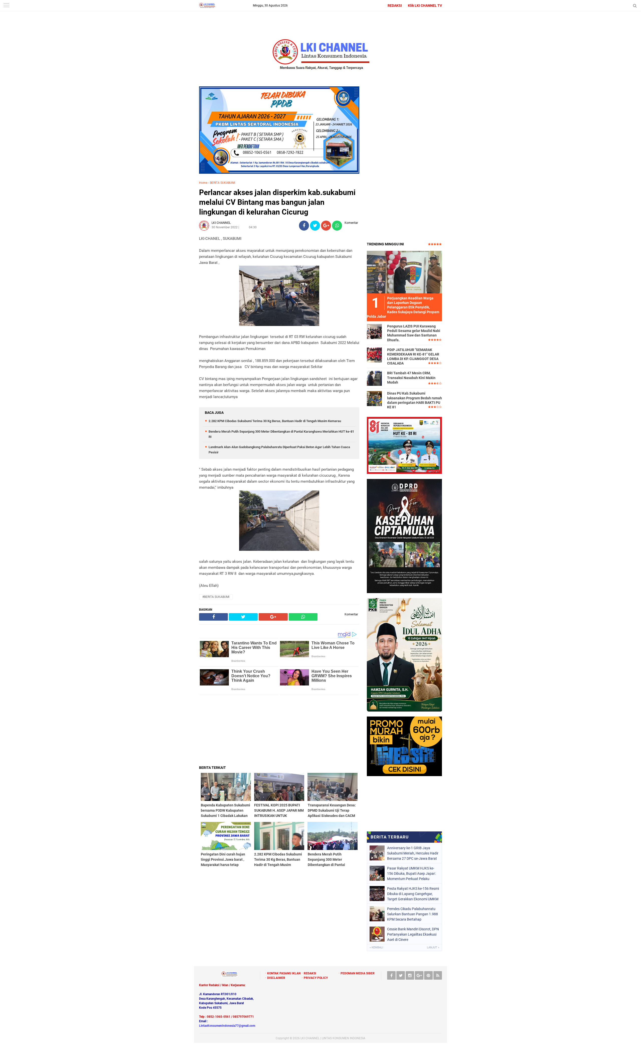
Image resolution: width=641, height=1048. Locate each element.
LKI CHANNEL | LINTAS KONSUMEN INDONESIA (332, 1038)
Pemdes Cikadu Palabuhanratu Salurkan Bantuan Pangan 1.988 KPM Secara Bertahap (412, 914)
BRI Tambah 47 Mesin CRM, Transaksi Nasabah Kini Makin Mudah (411, 377)
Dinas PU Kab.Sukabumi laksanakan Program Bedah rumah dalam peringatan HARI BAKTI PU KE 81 (414, 400)
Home (203, 183)
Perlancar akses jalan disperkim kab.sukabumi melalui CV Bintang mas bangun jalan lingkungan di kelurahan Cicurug (277, 202)
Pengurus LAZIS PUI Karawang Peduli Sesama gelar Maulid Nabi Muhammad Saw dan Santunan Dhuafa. (413, 333)
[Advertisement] (279, 730)
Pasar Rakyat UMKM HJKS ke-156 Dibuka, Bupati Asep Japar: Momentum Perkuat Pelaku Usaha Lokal (411, 873)
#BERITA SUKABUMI (215, 597)
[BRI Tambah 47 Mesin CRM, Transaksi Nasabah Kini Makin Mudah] (374, 378)
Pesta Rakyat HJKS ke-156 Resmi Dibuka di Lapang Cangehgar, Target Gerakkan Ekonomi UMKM (413, 894)
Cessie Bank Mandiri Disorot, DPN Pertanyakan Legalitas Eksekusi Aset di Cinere (413, 934)
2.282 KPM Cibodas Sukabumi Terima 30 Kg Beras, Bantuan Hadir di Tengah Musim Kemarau (275, 421)
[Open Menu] (6, 5)
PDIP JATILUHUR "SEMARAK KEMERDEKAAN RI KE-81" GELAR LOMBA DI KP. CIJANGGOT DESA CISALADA (413, 357)
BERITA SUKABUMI (222, 183)
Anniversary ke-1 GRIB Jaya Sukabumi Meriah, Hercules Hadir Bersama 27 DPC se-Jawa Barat (412, 853)
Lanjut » (433, 947)
